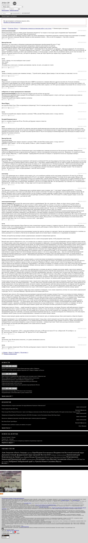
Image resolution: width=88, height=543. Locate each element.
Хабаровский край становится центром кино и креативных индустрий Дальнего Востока (21, 384)
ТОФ (77, 459)
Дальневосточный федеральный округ (17, 455)
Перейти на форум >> (8, 442)
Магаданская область (42, 457)
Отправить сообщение (65, 500)
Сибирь (74, 459)
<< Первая (4, 352)
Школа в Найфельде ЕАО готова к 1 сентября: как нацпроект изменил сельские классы (20, 378)
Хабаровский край (24, 461)
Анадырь (23, 453)
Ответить (5, 38)
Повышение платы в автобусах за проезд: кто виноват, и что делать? (16, 424)
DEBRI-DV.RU (16, 530)
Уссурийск (6, 461)
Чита (34, 461)
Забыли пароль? (14, 10)
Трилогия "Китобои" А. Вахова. (9, 437)
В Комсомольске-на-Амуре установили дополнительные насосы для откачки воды (19, 381)
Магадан (32, 457)
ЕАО (49, 455)
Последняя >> (24, 352)
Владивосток (59, 452)
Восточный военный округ (74, 452)
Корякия (22, 457)
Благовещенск (48, 452)
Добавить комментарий (10, 354)
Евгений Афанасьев (80, 410)
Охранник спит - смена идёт (8, 439)
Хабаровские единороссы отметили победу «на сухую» (36, 28)
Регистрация (5, 10)
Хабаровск (13, 461)
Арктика (29, 452)
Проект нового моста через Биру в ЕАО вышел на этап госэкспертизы (17, 390)
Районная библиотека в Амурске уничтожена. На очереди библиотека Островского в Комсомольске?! (24, 405)
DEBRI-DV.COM (10, 530)
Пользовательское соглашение (7, 498)
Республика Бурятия (31, 459)
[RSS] (1, 494)
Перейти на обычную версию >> (13, 22)
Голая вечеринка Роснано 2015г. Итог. (10, 408)
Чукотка (38, 461)
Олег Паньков (82, 426)
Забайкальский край (61, 455)
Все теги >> (5, 463)
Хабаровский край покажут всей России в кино (12, 383)
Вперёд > (17, 352)
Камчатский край (73, 455)
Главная (4, 28)
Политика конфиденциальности (18, 498)
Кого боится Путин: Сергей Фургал (9, 421)
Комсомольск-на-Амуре (11, 457)
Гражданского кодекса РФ (43, 506)
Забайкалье (53, 455)
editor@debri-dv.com (76, 500)
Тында (80, 459)
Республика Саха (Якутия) (46, 459)
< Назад (10, 352)
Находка (51, 457)
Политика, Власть (13, 28)
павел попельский (81, 407)
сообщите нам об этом (25, 526)
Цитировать (12, 38)
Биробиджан (37, 452)
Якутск (58, 461)
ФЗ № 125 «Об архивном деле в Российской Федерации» (45, 504)
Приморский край (18, 459)
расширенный (26, 13)
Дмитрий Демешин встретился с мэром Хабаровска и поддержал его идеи (18, 379)
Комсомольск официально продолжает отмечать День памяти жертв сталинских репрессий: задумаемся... (24, 418)
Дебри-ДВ (5, 3)
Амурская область (13, 453)
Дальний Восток (40, 455)
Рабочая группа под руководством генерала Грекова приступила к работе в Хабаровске (20, 368)
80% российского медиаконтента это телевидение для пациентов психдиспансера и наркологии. (22, 440)
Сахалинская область (65, 459)
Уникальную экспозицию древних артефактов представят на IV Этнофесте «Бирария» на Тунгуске (23, 370)
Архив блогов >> (7, 428)
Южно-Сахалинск (49, 461)
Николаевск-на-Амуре (60, 457)
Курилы (26, 457)
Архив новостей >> (7, 396)
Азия (4, 453)
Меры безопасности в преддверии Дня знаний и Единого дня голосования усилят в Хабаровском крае (24, 376)
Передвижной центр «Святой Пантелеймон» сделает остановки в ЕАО (17, 392)
